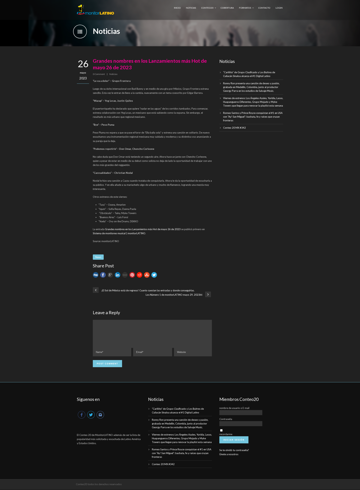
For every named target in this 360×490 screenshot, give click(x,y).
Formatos (245, 7)
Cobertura (227, 7)
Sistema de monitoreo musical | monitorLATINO (119, 233)
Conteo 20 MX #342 (234, 127)
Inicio (177, 7)
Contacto (264, 7)
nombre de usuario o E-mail (234, 407)
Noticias (191, 7)
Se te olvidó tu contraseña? (234, 450)
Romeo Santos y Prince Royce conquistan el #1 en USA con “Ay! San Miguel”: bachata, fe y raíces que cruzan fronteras (253, 116)
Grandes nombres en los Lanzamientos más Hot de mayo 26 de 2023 (143, 229)
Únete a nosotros (228, 454)
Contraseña (225, 419)
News (98, 257)
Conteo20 (207, 7)
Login (279, 7)
